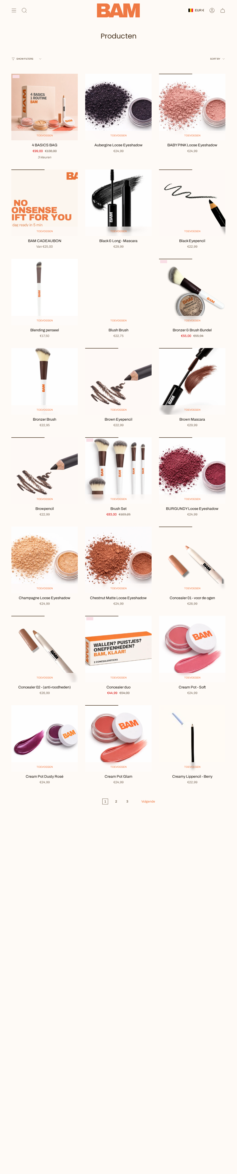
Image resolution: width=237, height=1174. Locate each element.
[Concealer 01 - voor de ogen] (192, 560)
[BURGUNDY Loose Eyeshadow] (192, 470)
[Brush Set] (118, 470)
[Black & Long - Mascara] (118, 203)
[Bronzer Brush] (44, 381)
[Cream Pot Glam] (118, 738)
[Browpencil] (44, 470)
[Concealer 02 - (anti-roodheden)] (44, 649)
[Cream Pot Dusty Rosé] (44, 738)
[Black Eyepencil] (192, 203)
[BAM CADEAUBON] (44, 203)
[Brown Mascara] (192, 381)
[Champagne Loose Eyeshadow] (44, 560)
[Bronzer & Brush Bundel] (192, 292)
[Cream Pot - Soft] (192, 649)
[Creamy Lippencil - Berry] (192, 738)
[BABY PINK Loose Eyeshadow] (192, 107)
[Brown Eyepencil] (118, 381)
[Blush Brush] (118, 292)
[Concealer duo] (118, 649)
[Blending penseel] (44, 292)
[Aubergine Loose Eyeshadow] (118, 107)
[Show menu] (14, 10)
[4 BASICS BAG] (44, 107)
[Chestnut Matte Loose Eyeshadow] (118, 560)
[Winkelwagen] (222, 10)
